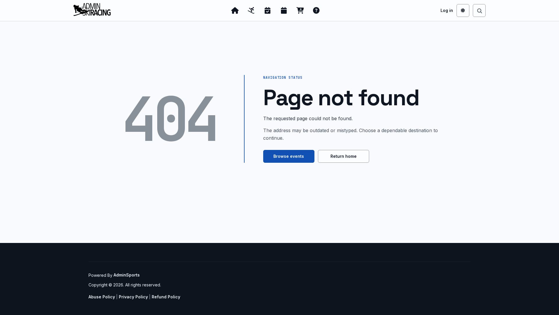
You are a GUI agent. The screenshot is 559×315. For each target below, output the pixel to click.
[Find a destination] (479, 10)
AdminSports (127, 274)
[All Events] (283, 10)
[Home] (235, 10)
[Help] (316, 10)
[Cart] (300, 10)
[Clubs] (251, 10)
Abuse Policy (102, 296)
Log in (447, 10)
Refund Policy (166, 296)
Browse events (288, 156)
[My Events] (267, 10)
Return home (343, 156)
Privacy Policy (133, 296)
